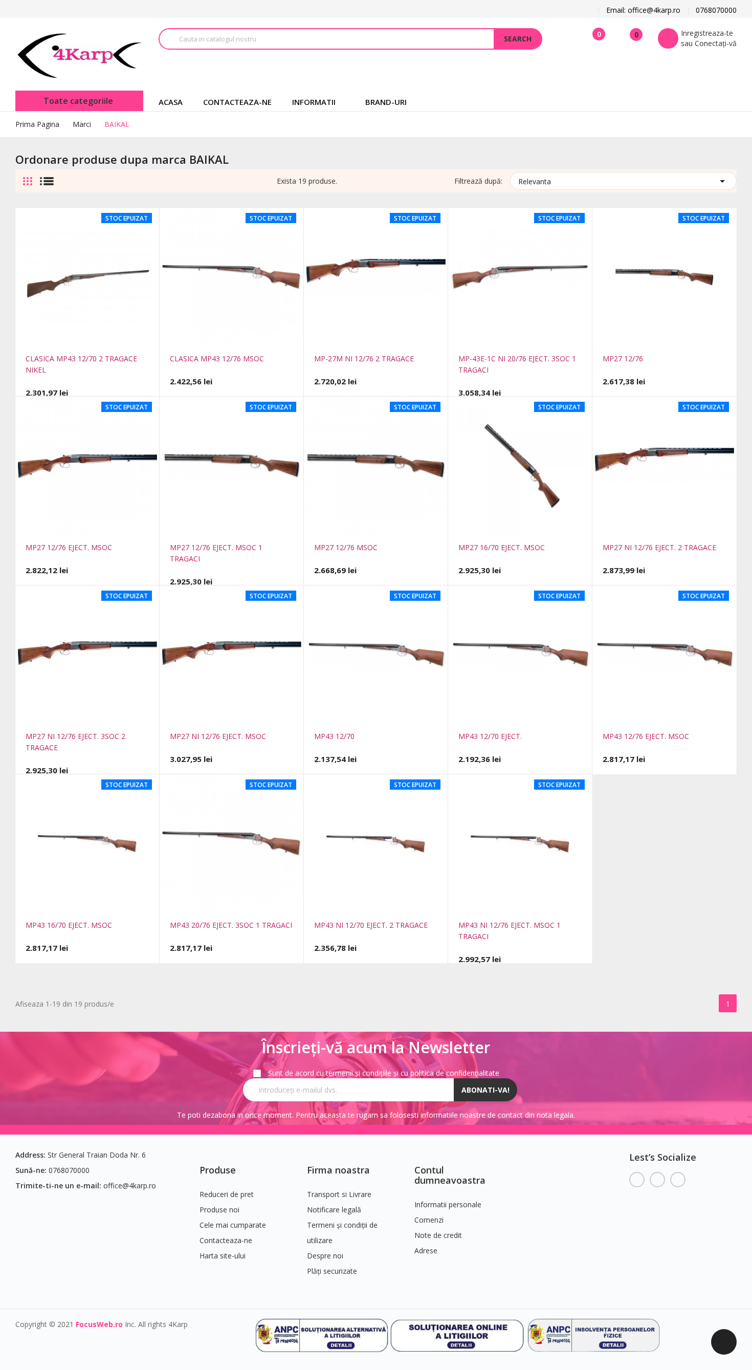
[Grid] (27, 177)
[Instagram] (677, 1179)
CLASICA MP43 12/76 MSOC (217, 358)
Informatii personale (447, 1204)
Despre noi (325, 1255)
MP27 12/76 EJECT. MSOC (69, 547)
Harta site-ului (223, 1255)
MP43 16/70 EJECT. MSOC (69, 925)
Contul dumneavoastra (449, 1175)
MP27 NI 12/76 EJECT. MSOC (218, 736)
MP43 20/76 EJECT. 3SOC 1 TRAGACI (231, 925)
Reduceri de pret (227, 1194)
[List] (47, 177)
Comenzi (429, 1220)
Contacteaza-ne (226, 1240)
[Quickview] (72, 335)
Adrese (425, 1250)
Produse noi (219, 1209)
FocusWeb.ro (99, 1324)
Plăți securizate (332, 1271)
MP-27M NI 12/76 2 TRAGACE (364, 358)
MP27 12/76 (623, 358)
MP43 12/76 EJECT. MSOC (646, 736)
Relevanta (623, 181)
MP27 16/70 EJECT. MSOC (501, 547)
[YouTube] (657, 1179)
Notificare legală (334, 1209)
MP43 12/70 (334, 736)
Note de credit (438, 1235)
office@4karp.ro (129, 1185)
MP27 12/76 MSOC (346, 547)
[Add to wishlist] (102, 335)
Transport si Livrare (339, 1194)
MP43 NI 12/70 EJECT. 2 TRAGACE (371, 925)
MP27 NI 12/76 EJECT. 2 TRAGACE (659, 547)
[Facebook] (637, 1179)
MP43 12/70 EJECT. (490, 736)
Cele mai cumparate (233, 1225)
